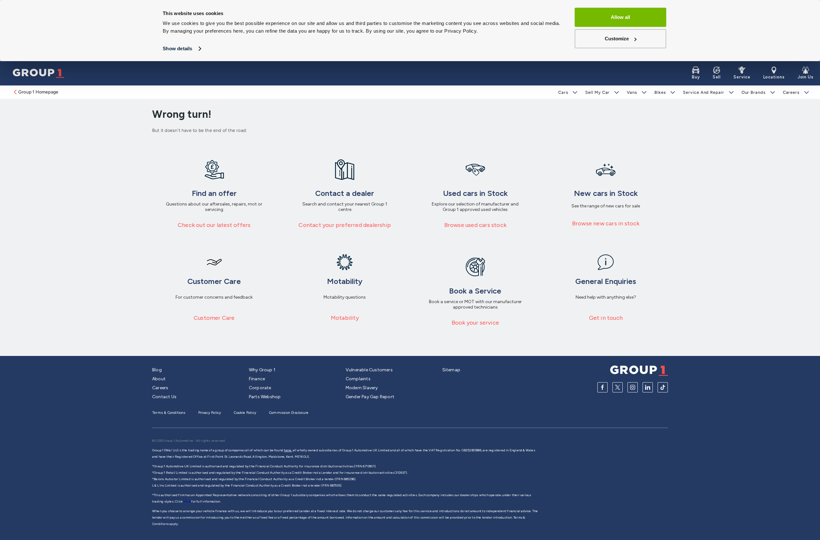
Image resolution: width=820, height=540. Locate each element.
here (187, 501)
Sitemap (451, 370)
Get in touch (606, 317)
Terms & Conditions (168, 413)
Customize (617, 38)
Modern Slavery (362, 388)
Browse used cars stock (475, 225)
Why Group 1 (262, 370)
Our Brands (754, 92)
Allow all (620, 17)
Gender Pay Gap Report (370, 396)
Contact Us (164, 396)
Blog (157, 370)
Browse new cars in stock (606, 223)
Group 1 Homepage (38, 92)
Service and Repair (703, 92)
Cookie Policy (245, 413)
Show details (177, 48)
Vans (632, 92)
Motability (345, 317)
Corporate (260, 388)
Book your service (475, 322)
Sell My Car (597, 92)
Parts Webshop (265, 396)
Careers (791, 92)
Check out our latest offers (214, 225)
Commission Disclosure (288, 413)
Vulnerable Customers (369, 370)
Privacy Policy (209, 413)
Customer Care (214, 317)
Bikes (660, 92)
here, (288, 450)
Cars (563, 92)
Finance (257, 379)
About (159, 379)
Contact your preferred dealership (345, 225)
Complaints (358, 379)
